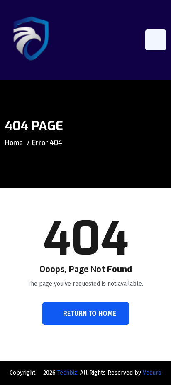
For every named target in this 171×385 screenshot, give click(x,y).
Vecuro (152, 372)
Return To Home (89, 313)
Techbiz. (67, 372)
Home (14, 142)
